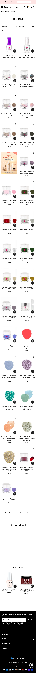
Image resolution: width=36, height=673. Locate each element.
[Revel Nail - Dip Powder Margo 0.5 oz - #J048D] (9, 74)
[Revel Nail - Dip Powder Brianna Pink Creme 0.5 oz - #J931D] (27, 334)
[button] (1, 7)
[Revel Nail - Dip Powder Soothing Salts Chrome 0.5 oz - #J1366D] (27, 395)
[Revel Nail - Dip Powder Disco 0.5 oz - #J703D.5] (27, 74)
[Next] (33, 580)
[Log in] (30, 7)
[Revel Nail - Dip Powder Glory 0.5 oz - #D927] (27, 276)
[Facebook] (3, 624)
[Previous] (3, 580)
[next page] (31, 512)
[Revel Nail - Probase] (9, 44)
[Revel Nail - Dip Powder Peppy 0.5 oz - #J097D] (9, 190)
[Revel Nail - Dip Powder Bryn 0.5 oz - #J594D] (9, 103)
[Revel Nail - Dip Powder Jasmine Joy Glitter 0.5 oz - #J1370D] (27, 365)
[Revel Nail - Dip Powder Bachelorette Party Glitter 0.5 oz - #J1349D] (27, 426)
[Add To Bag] (14, 51)
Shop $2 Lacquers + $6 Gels (24, 1)
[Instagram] (11, 624)
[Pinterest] (14, 624)
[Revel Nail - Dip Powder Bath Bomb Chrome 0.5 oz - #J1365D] (9, 426)
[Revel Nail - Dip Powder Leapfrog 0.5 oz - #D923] (27, 190)
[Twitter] (7, 624)
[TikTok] (18, 624)
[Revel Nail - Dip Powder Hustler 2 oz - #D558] (9, 305)
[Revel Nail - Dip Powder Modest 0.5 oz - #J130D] (27, 161)
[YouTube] (22, 624)
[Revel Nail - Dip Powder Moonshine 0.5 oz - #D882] (9, 248)
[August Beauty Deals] (9, 163)
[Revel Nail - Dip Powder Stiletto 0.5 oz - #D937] (9, 219)
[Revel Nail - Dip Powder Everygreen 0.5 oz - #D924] (27, 248)
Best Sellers (18, 567)
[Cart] (33, 7)
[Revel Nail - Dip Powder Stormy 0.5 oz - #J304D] (27, 132)
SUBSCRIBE (30, 619)
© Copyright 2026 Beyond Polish (18, 662)
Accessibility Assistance (19, 658)
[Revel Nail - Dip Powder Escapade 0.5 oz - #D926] (9, 276)
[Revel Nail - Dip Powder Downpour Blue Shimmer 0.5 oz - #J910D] (9, 365)
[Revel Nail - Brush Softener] (27, 44)
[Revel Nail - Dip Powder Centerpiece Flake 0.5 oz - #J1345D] (9, 457)
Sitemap (18, 666)
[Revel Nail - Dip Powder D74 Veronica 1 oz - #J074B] (27, 305)
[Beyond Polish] (11, 7)
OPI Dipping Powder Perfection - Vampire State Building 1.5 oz (27, 590)
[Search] (24, 7)
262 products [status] (5, 31)
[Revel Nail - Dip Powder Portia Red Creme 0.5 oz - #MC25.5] (27, 457)
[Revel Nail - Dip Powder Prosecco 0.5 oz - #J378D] (9, 132)
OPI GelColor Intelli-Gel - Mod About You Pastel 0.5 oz (9, 590)
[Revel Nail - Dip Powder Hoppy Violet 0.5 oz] (9, 334)
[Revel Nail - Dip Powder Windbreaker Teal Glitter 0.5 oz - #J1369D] (9, 395)
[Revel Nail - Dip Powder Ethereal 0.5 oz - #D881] (27, 219)
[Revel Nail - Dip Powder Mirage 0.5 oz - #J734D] (9, 487)
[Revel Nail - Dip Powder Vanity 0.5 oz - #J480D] (27, 103)
